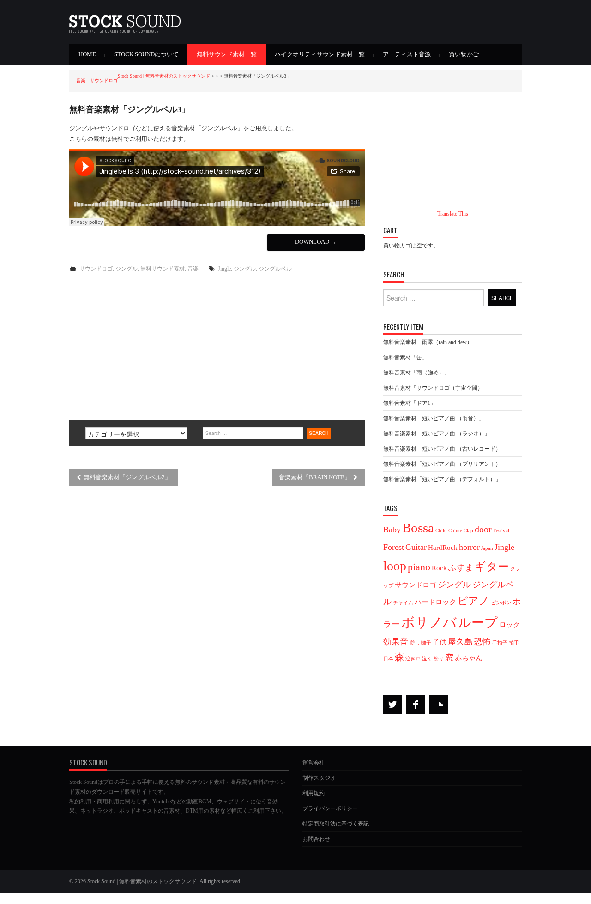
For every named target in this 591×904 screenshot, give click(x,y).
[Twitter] (392, 704)
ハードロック (435, 602)
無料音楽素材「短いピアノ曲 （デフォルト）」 (442, 479)
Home (87, 54)
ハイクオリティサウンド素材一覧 (320, 54)
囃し (415, 642)
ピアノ (473, 601)
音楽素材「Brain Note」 (315, 477)
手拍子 (499, 642)
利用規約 (313, 793)
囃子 (426, 642)
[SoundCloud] (438, 704)
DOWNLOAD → (316, 242)
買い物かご (464, 54)
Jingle (224, 268)
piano (419, 567)
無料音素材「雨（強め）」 (416, 372)
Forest (393, 547)
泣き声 (413, 658)
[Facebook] (415, 704)
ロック (509, 624)
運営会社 (313, 762)
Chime (455, 530)
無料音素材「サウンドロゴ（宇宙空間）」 (435, 388)
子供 (439, 642)
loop (394, 566)
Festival (501, 530)
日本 (388, 658)
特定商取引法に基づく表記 (335, 823)
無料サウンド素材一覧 (227, 54)
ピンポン (501, 602)
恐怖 (482, 641)
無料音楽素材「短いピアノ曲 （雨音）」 (433, 418)
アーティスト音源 (407, 54)
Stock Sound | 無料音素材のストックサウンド (164, 75)
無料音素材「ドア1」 (409, 403)
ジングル (126, 268)
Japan (487, 548)
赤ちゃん (468, 658)
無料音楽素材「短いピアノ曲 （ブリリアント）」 (445, 464)
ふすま (460, 567)
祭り (439, 658)
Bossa (418, 527)
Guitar (416, 547)
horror (469, 547)
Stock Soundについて (146, 54)
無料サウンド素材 (162, 268)
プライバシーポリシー (330, 808)
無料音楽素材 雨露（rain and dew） (427, 342)
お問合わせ (316, 839)
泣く (427, 658)
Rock (439, 568)
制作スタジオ (319, 778)
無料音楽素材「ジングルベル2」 (126, 477)
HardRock (443, 547)
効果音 (395, 641)
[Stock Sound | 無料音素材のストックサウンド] (125, 18)
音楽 (193, 268)
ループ (478, 622)
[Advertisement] (217, 343)
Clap (468, 530)
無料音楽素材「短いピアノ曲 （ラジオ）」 (436, 433)
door (483, 529)
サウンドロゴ (96, 268)
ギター (492, 566)
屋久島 (460, 641)
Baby (392, 529)
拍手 (514, 642)
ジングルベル (275, 268)
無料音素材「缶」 (405, 357)
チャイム (403, 602)
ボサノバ (429, 622)
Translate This (452, 214)
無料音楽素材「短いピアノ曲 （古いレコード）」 (445, 449)
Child (441, 530)
